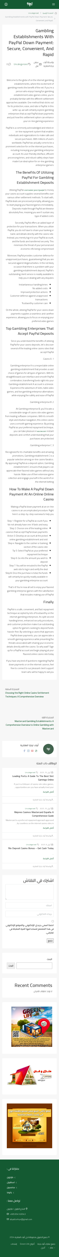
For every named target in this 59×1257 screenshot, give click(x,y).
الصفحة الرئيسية (48, 13)
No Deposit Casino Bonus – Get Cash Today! (31, 848)
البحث (49, 959)
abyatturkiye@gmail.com (21, 1219)
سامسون (11, 1187)
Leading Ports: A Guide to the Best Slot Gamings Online (33, 778)
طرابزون (10, 1177)
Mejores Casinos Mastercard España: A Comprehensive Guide (34, 814)
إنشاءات (14, 1244)
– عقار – (51, 1248)
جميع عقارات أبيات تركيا (46, 1244)
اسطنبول (11, 1182)
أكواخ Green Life (27, 1244)
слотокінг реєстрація (34, 190)
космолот (41, 431)
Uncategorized (33, 13)
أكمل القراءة (48, 792)
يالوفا (9, 1192)
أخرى (43, 1248)
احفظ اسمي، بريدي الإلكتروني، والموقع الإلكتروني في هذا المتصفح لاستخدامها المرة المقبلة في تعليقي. (30, 929)
